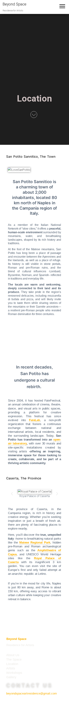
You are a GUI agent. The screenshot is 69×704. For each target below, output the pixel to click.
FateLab (34, 420)
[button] (12, 494)
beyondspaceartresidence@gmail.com (31, 693)
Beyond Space (14, 4)
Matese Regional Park (34, 542)
